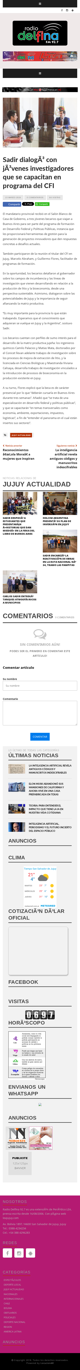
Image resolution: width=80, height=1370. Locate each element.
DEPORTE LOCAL (12, 1284)
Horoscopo (39, 1079)
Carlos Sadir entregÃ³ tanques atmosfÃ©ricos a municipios (19, 599)
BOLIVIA (8, 1308)
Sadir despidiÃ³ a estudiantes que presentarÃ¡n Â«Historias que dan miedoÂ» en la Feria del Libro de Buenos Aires (19, 525)
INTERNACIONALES (14, 1298)
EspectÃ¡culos (12, 1280)
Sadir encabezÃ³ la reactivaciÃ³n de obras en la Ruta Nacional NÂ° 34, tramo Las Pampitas (59, 560)
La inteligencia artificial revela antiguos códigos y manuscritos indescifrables (50, 769)
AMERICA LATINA (13, 1331)
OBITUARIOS (10, 1312)
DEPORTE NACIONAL (14, 1322)
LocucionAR (47, 1363)
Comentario (10, 699)
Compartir (14, 204)
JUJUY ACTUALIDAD (21, 435)
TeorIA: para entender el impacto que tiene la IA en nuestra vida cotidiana (46, 809)
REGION (8, 1327)
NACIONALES (10, 1294)
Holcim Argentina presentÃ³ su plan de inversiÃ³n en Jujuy (57, 521)
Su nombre (10, 679)
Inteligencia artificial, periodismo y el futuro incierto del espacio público (50, 827)
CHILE (7, 1303)
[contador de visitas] (40, 1014)
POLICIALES (10, 1317)
